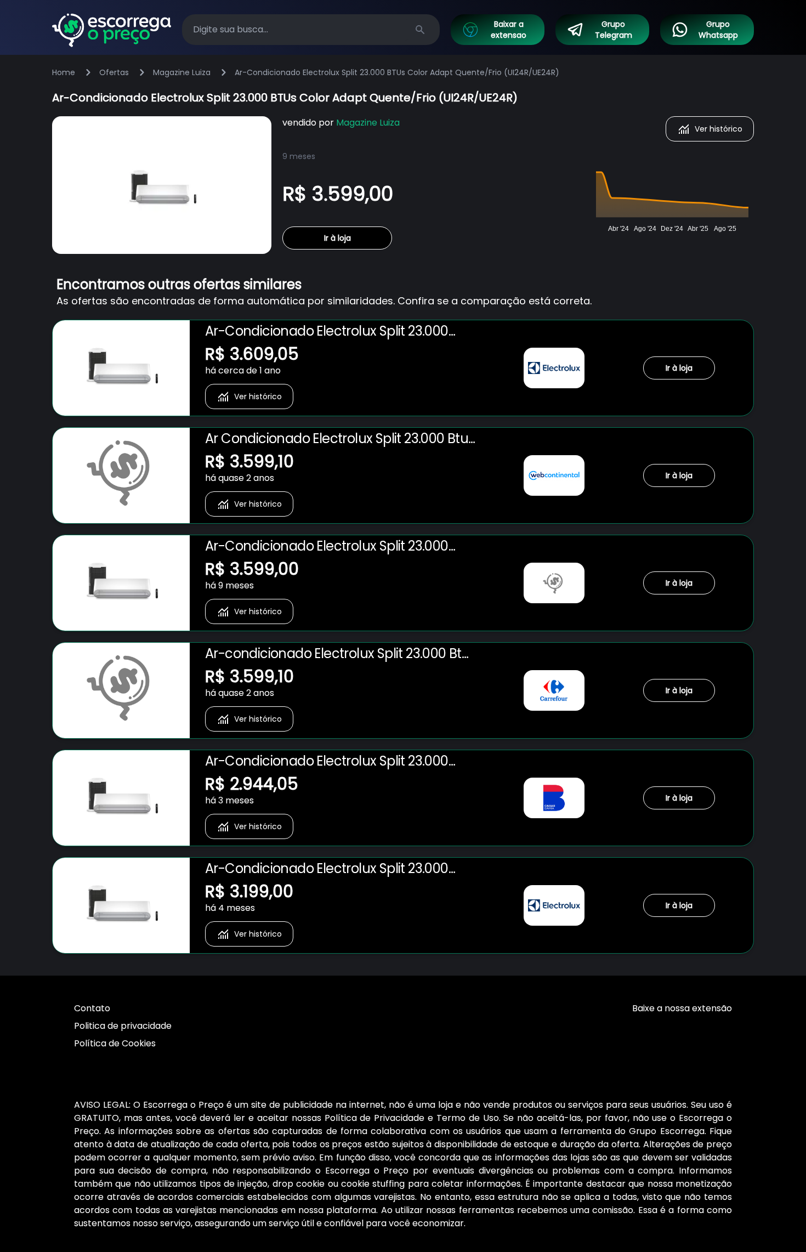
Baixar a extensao (508, 30)
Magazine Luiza (182, 72)
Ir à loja (337, 238)
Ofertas (114, 72)
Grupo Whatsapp (718, 30)
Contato (92, 1008)
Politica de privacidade (123, 1025)
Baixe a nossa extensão (682, 1008)
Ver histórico (718, 128)
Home (63, 72)
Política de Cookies (115, 1043)
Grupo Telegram (613, 30)
